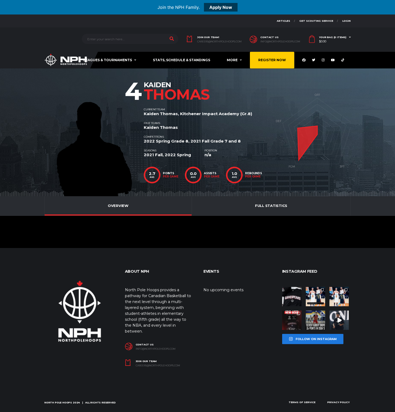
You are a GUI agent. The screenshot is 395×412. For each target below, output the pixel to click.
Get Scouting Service (316, 20)
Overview (118, 205)
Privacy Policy (338, 402)
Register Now (272, 60)
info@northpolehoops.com (280, 41)
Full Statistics (271, 205)
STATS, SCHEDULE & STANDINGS (181, 60)
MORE (232, 60)
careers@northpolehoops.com (219, 41)
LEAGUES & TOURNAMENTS (107, 60)
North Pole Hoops (58, 402)
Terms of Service (302, 402)
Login (346, 20)
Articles (283, 20)
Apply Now (220, 7)
